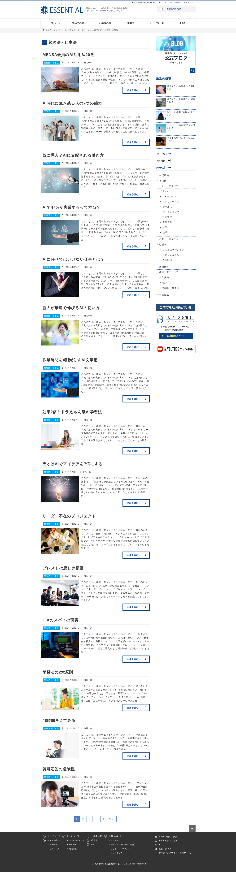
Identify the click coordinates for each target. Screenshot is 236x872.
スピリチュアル (170, 255)
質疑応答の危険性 (59, 769)
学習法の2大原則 (58, 672)
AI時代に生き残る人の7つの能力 (72, 103)
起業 (164, 232)
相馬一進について (169, 272)
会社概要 (114, 840)
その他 (162, 180)
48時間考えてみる (59, 720)
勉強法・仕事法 (51, 63)
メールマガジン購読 (168, 837)
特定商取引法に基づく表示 (145, 2)
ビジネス (164, 191)
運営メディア (165, 849)
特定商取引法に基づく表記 (122, 845)
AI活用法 (164, 175)
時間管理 (167, 217)
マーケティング (170, 212)
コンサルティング (172, 201)
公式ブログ (54, 849)
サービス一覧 (157, 23)
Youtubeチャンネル (168, 841)
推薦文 (131, 23)
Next (111, 819)
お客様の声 (105, 23)
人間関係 (167, 260)
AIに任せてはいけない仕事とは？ (74, 259)
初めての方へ (79, 23)
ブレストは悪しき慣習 (63, 568)
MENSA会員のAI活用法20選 (68, 54)
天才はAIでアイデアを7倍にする (73, 464)
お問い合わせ (174, 9)
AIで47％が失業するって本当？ (71, 207)
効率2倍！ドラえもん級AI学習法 (72, 412)
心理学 (162, 244)
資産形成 (164, 294)
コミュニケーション (173, 249)
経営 (164, 227)
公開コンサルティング (171, 239)
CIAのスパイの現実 (61, 620)
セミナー (73, 845)
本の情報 (164, 267)
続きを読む (133, 90)
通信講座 (73, 849)
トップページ (53, 23)
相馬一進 (88, 62)
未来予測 (167, 222)
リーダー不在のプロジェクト (69, 516)
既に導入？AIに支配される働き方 (73, 155)
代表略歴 (53, 845)
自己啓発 (164, 277)
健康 (164, 282)
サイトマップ (190, 2)
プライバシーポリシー (170, 2)
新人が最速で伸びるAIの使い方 (71, 308)
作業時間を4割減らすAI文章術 (70, 360)
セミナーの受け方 (169, 186)
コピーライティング (173, 196)
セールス (167, 206)
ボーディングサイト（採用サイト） (175, 853)
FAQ (182, 23)
